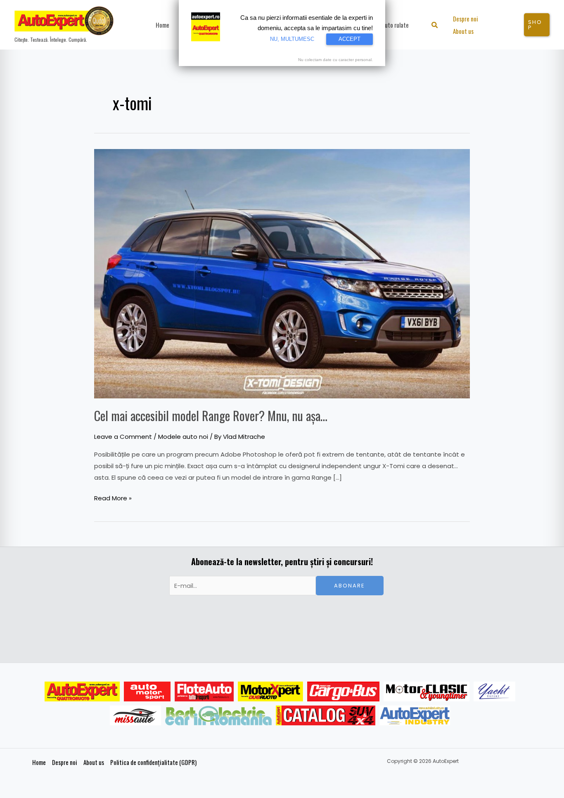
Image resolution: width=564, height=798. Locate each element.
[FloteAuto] (204, 691)
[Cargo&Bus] (343, 691)
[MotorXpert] (270, 691)
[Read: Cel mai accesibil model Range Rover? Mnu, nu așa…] (282, 273)
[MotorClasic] (426, 691)
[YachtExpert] (494, 691)
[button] (434, 25)
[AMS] (147, 691)
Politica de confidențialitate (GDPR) (153, 762)
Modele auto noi (183, 436)
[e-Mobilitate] (218, 715)
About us (93, 762)
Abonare (349, 586)
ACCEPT (349, 39)
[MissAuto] (135, 715)
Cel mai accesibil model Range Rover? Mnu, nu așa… (210, 415)
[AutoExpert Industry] (414, 715)
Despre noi (64, 762)
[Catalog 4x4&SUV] (325, 715)
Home (39, 762)
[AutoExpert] (82, 691)
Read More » (113, 497)
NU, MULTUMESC (292, 39)
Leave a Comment (123, 436)
